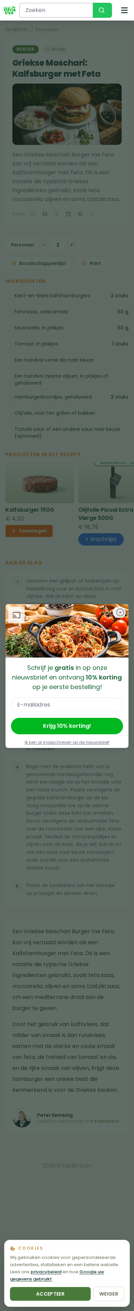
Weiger (108, 1293)
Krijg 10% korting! (67, 726)
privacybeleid (46, 1272)
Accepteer (50, 1293)
